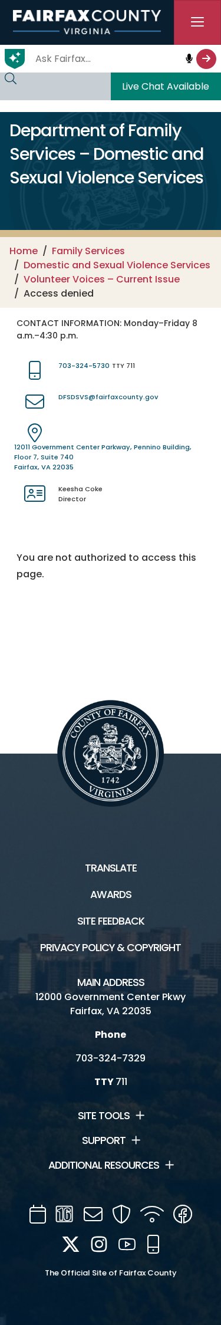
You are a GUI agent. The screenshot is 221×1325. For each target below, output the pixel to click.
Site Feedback (110, 921)
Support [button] (104, 1140)
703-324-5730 (84, 365)
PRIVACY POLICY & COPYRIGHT (110, 948)
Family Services (88, 251)
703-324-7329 (110, 1058)
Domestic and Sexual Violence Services (117, 265)
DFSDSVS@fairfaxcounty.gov (108, 397)
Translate (111, 868)
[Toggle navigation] (197, 22)
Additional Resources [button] (103, 1165)
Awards (110, 894)
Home (23, 251)
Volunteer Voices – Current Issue (102, 279)
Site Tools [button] (104, 1116)
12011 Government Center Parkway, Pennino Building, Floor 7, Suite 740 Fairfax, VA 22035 (103, 457)
